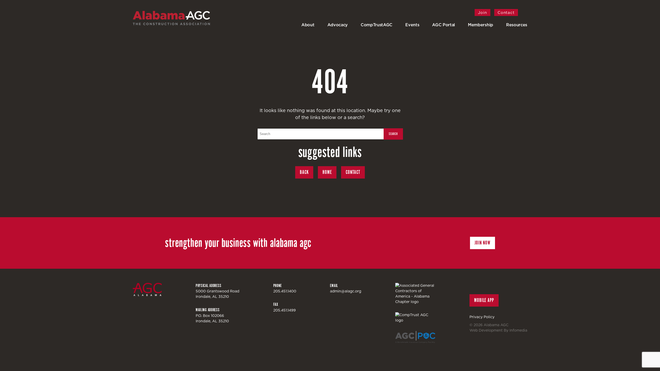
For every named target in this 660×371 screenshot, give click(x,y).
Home (327, 172)
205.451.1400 (284, 291)
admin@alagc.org (345, 291)
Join (482, 12)
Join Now (482, 243)
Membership (480, 25)
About (307, 25)
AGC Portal (443, 25)
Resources (516, 25)
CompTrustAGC (376, 25)
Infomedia (518, 330)
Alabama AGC (171, 18)
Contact (506, 12)
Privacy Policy (481, 316)
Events (412, 25)
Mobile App (484, 300)
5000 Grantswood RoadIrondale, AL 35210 (217, 294)
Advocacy (337, 25)
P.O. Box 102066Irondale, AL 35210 (212, 318)
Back (304, 172)
